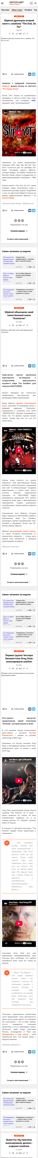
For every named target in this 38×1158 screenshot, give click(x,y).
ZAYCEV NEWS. (8, 198)
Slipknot (6, 86)
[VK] (29, 74)
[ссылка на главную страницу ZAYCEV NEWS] (17, 3)
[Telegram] (33, 74)
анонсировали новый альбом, (23, 531)
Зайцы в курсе (17, 10)
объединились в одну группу (15, 1034)
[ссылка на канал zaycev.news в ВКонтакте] (15, 221)
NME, (34, 100)
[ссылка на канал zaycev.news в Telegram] (22, 221)
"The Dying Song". (10, 89)
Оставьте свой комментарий (17, 239)
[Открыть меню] (2, 3)
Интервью (28, 10)
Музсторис (5, 10)
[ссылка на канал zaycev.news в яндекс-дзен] (19, 221)
